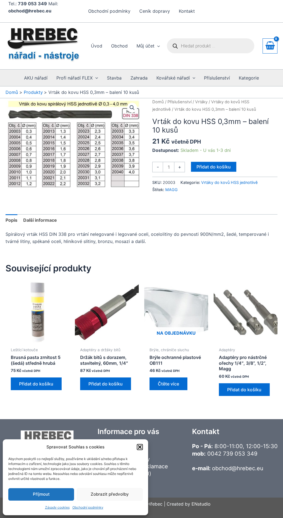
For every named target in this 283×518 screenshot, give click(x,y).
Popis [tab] (11, 220)
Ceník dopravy (154, 11)
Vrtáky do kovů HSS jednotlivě (229, 182)
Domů (158, 101)
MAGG (171, 189)
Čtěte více (168, 384)
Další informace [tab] (40, 220)
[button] (140, 447)
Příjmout (41, 494)
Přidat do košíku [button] (36, 384)
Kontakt (187, 11)
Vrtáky (201, 101)
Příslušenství (179, 101)
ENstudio (201, 504)
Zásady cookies (57, 507)
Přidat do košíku (213, 167)
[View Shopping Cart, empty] (270, 46)
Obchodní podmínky (87, 507)
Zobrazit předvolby (110, 494)
